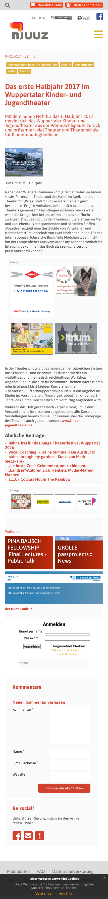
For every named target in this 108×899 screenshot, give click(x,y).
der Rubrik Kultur (18, 609)
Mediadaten (18, 871)
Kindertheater (84, 65)
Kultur (12, 71)
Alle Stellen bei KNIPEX (31, 291)
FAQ (41, 871)
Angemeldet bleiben (69, 646)
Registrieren (67, 654)
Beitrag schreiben (88, 5)
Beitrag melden (39, 835)
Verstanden (44, 893)
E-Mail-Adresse (25, 762)
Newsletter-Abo (49, 5)
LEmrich (31, 56)
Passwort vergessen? (67, 650)
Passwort (31, 638)
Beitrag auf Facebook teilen (17, 835)
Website (19, 774)
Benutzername (30, 631)
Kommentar (23, 709)
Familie (66, 65)
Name (18, 751)
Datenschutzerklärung (72, 871)
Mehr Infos (66, 893)
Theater (25, 71)
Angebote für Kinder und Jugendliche (32, 65)
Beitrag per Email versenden (28, 835)
